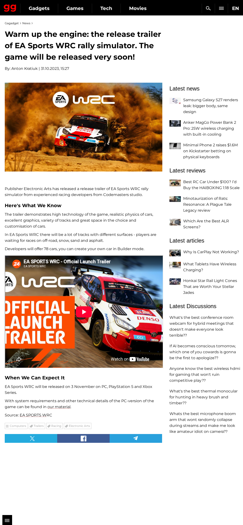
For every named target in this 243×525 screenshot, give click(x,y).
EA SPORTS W (33, 415)
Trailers (39, 426)
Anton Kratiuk (24, 68)
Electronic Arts (79, 426)
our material (58, 407)
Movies (138, 8)
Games (75, 8)
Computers (18, 426)
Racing (56, 426)
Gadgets (39, 8)
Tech (106, 8)
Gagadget (10, 7)
